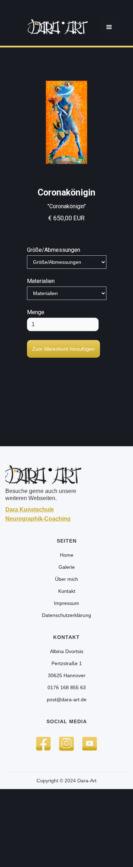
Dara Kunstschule (29, 509)
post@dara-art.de (67, 699)
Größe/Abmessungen (53, 249)
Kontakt (66, 591)
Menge (35, 312)
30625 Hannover (66, 675)
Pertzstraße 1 (66, 663)
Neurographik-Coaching (38, 519)
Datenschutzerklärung (66, 615)
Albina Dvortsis (66, 651)
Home (66, 555)
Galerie (67, 567)
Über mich (66, 579)
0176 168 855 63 (67, 687)
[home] (56, 26)
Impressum (66, 603)
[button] (109, 26)
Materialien (41, 281)
